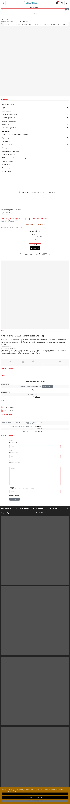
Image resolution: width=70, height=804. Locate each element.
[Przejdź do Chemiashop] (1, 24)
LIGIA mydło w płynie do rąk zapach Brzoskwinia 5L (50, 24)
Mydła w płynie (27, 24)
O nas (55, 508)
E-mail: (13, 441)
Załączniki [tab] (32, 364)
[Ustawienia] (62, 3)
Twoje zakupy (24, 508)
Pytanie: (14, 461)
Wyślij (14, 499)
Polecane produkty (43, 14)
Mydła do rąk (15, 24)
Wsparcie (40, 508)
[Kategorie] (66, 3)
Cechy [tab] (22, 364)
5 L (10, 212)
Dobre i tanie (34, 14)
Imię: (13, 451)
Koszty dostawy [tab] (45, 364)
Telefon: (21, 488)
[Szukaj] (67, 9)
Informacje (6, 508)
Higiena (7, 24)
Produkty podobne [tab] (10, 364)
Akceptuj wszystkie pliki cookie (35, 793)
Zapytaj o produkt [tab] (59, 364)
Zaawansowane (26, 14)
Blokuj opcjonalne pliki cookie (35, 797)
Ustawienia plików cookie (35, 801)
